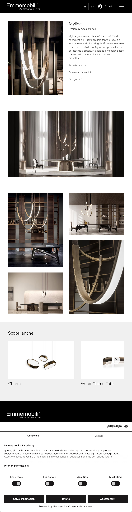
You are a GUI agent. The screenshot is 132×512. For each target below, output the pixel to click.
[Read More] (80, 66)
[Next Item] (116, 360)
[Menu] (122, 6)
